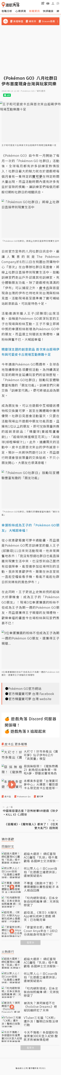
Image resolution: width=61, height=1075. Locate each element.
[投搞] (42, 3)
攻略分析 (7, 11)
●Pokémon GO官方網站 (23, 688)
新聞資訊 (34, 11)
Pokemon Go (24, 796)
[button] (57, 3)
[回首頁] (11, 5)
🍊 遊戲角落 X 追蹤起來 (25, 731)
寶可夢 (40, 796)
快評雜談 (48, 11)
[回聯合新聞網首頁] (3, 5)
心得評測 (20, 11)
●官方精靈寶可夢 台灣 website (28, 699)
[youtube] (47, 3)
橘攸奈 (32, 21)
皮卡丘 (8, 796)
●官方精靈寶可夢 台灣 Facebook (29, 693)
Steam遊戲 (48, 21)
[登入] (52, 3)
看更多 (30, 942)
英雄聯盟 (18, 21)
